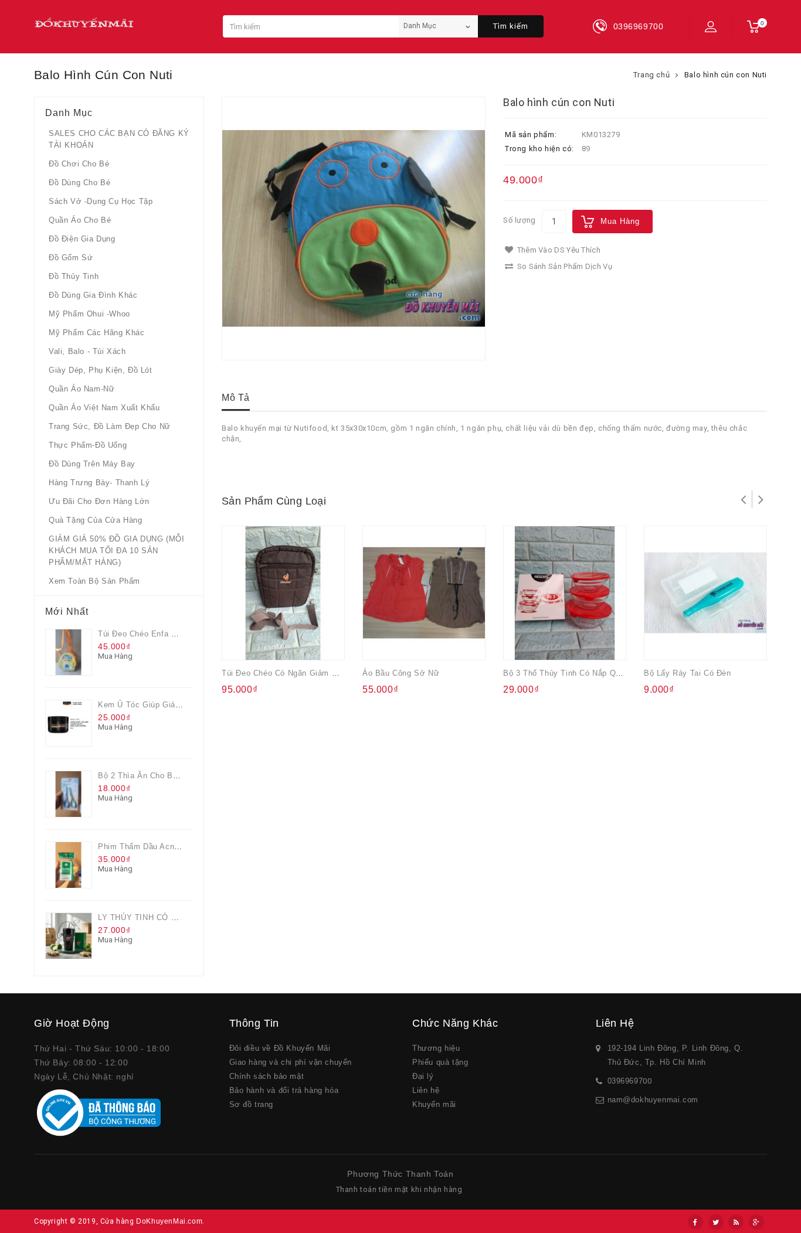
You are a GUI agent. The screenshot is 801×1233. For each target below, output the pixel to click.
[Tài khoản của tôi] (710, 26)
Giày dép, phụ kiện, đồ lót (100, 370)
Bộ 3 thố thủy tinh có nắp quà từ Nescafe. (588, 673)
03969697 (625, 1081)
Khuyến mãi (434, 1104)
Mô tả (236, 398)
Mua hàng (620, 221)
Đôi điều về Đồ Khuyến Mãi (280, 1048)
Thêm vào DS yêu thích (557, 250)
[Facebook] (695, 1221)
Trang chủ (651, 74)
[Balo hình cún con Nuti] (354, 228)
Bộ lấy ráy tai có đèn (687, 673)
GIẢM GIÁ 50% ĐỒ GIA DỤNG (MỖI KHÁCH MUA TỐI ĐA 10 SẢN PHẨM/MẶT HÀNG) (116, 550)
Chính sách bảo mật (266, 1076)
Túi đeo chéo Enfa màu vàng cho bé (168, 633)
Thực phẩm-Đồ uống (88, 445)
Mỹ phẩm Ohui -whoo (89, 313)
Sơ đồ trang (251, 1104)
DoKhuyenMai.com (169, 1221)
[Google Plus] (756, 1221)
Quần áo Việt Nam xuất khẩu (104, 407)
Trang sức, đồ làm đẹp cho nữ (110, 426)
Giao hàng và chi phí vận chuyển (290, 1062)
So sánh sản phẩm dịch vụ (563, 266)
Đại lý (423, 1076)
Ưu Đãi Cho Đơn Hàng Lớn (99, 501)
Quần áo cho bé (80, 220)
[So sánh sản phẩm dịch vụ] (287, 643)
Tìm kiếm (510, 26)
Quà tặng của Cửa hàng (95, 520)
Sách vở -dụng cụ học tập (100, 201)
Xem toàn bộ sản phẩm (94, 581)
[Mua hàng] (241, 643)
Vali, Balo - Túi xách (87, 351)
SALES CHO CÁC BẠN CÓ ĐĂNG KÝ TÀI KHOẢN (119, 139)
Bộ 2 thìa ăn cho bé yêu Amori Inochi (171, 775)
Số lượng (519, 220)
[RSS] (736, 1221)
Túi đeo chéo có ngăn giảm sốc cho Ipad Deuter (315, 673)
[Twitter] (716, 1221)
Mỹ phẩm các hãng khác (97, 332)
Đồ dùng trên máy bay (92, 463)
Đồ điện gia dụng (82, 238)
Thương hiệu (436, 1048)
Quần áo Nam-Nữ (81, 388)
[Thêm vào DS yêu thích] (264, 643)
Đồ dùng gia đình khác (93, 295)
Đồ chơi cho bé (79, 163)
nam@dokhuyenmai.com (652, 1099)
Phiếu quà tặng (440, 1062)
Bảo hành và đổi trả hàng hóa (284, 1090)
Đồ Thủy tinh (74, 276)
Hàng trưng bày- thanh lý (99, 482)
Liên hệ (425, 1090)
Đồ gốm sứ (71, 257)
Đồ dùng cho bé (79, 182)
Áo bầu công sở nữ (400, 673)
